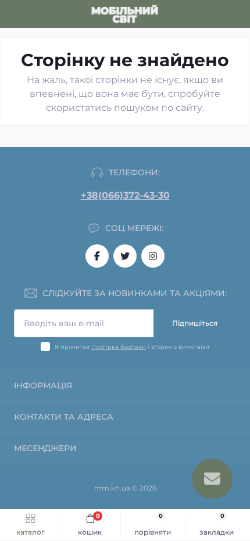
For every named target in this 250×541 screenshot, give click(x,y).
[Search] (36, 14)
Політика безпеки (118, 347)
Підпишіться (194, 323)
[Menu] (15, 14)
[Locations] (216, 14)
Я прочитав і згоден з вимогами (132, 347)
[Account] (237, 14)
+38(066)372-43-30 (125, 195)
